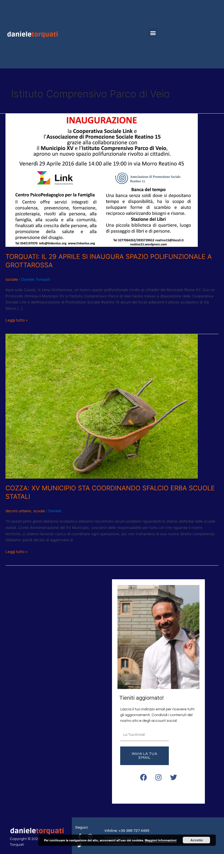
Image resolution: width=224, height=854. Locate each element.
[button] (152, 32)
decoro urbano (18, 511)
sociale (11, 279)
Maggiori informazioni (160, 840)
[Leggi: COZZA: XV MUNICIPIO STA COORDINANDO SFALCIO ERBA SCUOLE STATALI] (101, 406)
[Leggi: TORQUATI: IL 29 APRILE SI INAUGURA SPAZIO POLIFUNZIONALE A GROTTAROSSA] (101, 180)
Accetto (196, 840)
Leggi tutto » (16, 319)
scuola (39, 511)
